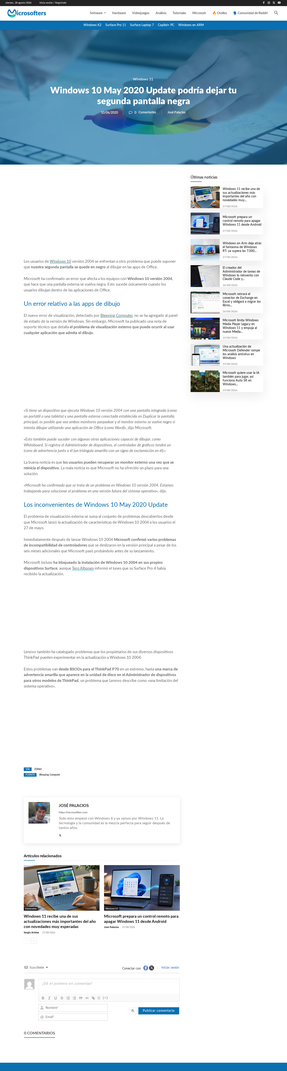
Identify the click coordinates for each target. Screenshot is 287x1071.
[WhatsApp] (117, 179)
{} (99, 997)
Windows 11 (143, 79)
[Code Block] (87, 998)
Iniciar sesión (170, 967)
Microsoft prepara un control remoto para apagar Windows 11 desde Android (242, 221)
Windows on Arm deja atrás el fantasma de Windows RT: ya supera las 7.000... (242, 247)
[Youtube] (279, 3)
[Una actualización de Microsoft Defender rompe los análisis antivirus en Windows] (205, 355)
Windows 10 (60, 261)
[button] (276, 13)
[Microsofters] (35, 13)
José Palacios (176, 112)
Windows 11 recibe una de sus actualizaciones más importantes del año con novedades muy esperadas (60, 922)
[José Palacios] (41, 820)
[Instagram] (269, 3)
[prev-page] (26, 941)
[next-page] (34, 941)
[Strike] (62, 998)
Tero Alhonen (83, 568)
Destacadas (31, 909)
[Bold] (43, 998)
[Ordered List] (68, 998)
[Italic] (49, 998)
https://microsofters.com (73, 812)
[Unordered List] (74, 998)
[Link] (93, 998)
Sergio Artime (31, 932)
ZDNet (38, 769)
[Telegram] (137, 179)
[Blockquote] (81, 998)
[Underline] (55, 998)
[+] (105, 997)
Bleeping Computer (116, 315)
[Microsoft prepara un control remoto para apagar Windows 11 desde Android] (142, 888)
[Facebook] (263, 3)
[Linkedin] (127, 179)
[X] (273, 3)
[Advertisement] (102, 222)
